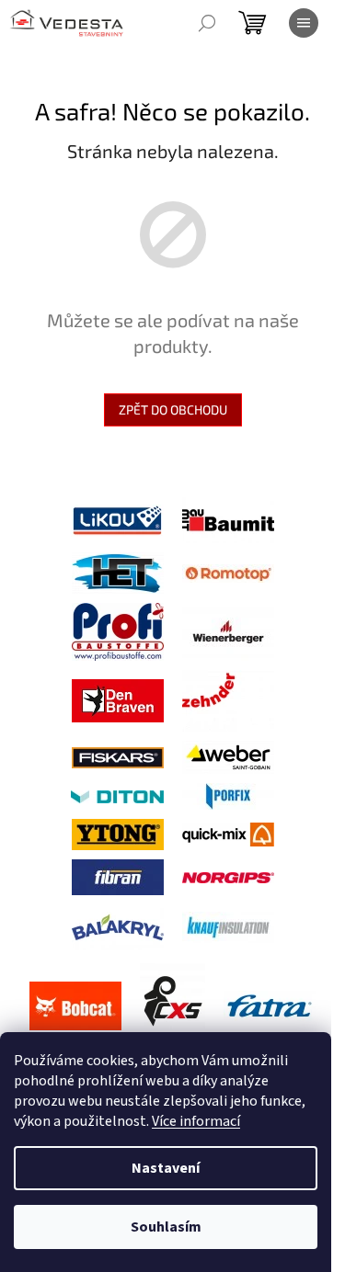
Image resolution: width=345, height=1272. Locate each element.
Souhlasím (166, 1227)
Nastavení (166, 1168)
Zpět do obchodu (173, 409)
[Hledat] (207, 23)
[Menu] (303, 23)
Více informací (196, 1121)
